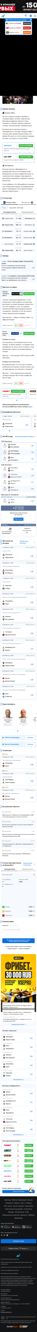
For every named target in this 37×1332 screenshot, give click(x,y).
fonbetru (18, 666)
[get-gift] (31, 16)
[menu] (35, 16)
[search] (26, 15)
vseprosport (3, 15)
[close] (31, 20)
